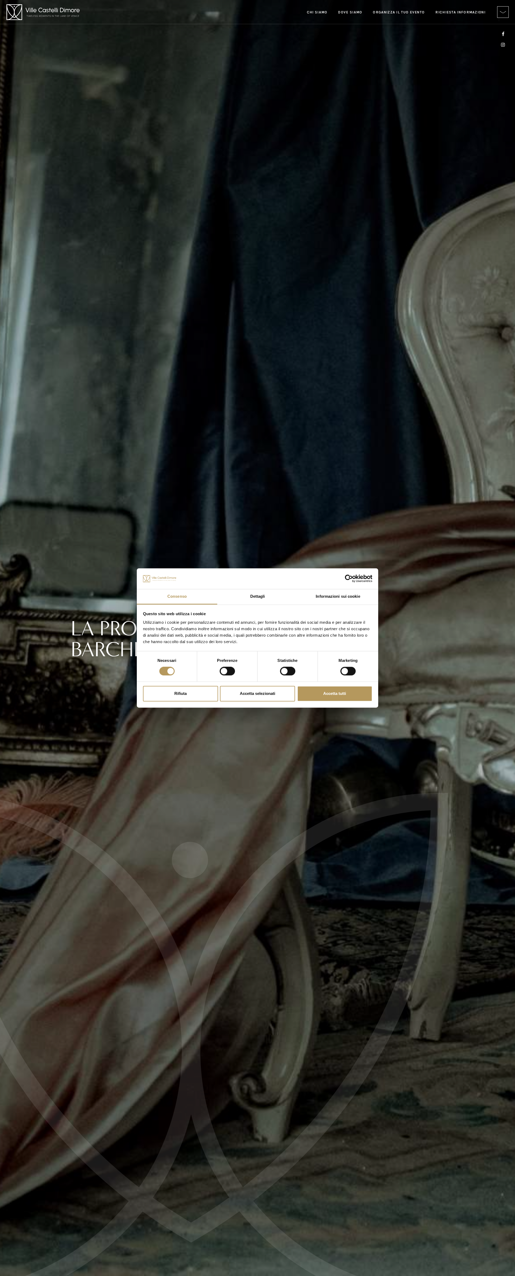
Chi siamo (317, 12)
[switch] (227, 671)
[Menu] (503, 12)
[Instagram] (503, 44)
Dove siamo (350, 12)
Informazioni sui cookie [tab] (338, 596)
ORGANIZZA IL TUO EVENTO (399, 12)
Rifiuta (180, 693)
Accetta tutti (334, 693)
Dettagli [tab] (257, 596)
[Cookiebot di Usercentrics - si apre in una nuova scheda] (348, 579)
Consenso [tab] (177, 596)
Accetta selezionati (257, 693)
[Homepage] (43, 12)
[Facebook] (503, 34)
